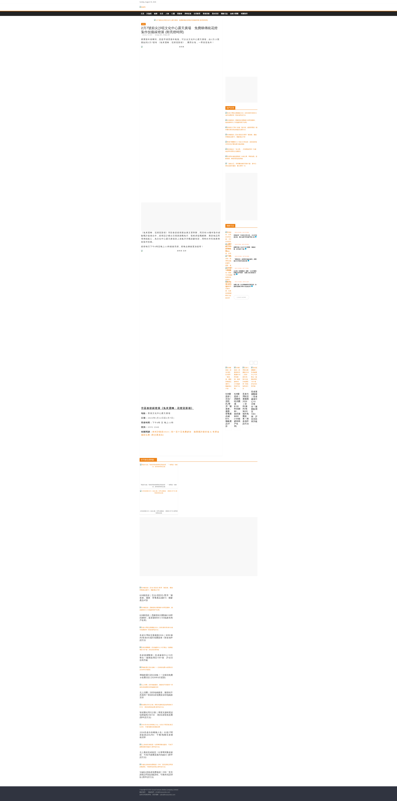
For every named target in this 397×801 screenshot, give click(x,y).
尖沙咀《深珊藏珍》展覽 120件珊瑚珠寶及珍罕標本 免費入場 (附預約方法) (245, 272)
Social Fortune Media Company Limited (165, 790)
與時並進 (188, 13)
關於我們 (142, 792)
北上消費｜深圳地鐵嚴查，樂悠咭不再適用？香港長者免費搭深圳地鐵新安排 (156, 695)
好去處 (157, 35)
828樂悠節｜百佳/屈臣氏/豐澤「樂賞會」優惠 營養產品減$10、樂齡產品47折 (228, 410)
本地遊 (165, 35)
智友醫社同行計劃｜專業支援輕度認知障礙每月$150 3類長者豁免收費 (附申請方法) (156, 715)
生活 (161, 13)
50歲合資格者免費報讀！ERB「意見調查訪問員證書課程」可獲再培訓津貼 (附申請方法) (156, 774)
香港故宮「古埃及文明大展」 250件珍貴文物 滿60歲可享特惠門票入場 (245, 236)
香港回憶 (206, 13)
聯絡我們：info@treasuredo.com (159, 792)
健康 (155, 13)
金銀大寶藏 (234, 13)
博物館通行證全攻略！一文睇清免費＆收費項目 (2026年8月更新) (156, 676)
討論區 (149, 13)
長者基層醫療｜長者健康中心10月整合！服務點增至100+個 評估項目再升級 (254, 406)
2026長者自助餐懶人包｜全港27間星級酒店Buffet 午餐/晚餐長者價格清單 (156, 735)
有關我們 (244, 13)
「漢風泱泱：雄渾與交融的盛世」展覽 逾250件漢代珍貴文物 (246, 260)
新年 (161, 35)
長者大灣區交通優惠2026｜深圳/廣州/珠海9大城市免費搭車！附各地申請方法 (246, 409)
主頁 (142, 13)
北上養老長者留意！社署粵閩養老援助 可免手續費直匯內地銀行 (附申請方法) (156, 755)
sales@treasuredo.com (167, 795)
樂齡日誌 (224, 13)
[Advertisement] (181, 216)
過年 (168, 35)
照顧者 (179, 13)
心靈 (173, 13)
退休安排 (215, 13)
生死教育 (197, 13)
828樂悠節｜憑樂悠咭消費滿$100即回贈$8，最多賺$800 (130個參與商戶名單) (237, 410)
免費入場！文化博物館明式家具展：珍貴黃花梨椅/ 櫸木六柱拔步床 (245, 285)
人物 (167, 13)
